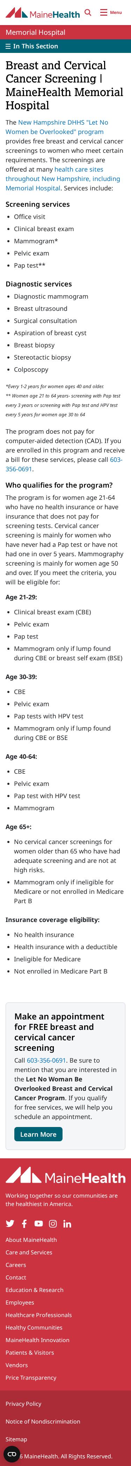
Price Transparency (31, 1377)
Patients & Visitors (30, 1352)
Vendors (17, 1365)
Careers (16, 1265)
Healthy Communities (34, 1327)
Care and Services (29, 1252)
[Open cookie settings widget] (11, 1454)
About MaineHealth (31, 1240)
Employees (20, 1302)
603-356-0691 (46, 1060)
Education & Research (35, 1290)
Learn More (38, 1134)
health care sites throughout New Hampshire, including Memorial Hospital (63, 178)
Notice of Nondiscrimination (43, 1421)
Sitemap (16, 1439)
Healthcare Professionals (39, 1315)
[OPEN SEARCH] (88, 12)
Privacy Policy (23, 1404)
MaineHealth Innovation (38, 1340)
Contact (16, 1277)
